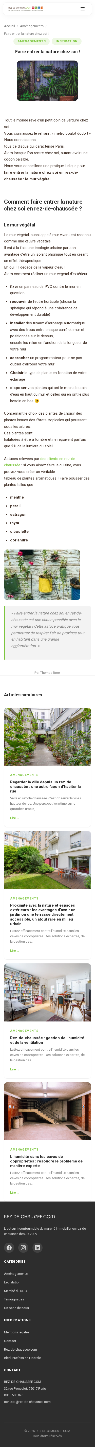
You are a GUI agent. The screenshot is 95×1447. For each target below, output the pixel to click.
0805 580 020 (13, 1395)
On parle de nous (16, 1308)
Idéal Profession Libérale (22, 1358)
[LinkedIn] (37, 1248)
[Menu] (83, 9)
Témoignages (14, 1299)
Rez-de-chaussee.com (20, 1349)
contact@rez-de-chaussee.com (27, 1402)
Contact (10, 1341)
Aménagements (16, 1274)
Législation (12, 1282)
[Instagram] (23, 1248)
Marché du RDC (15, 1291)
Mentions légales (16, 1332)
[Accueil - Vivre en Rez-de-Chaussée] (25, 8)
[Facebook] (9, 1248)
